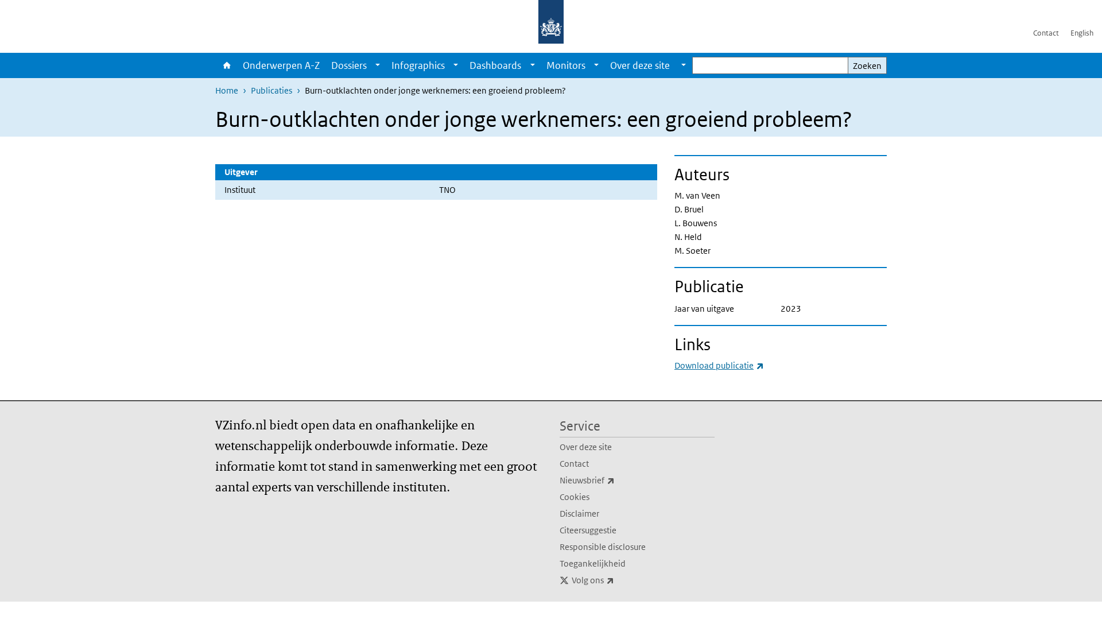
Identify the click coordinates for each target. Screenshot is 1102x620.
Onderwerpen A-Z (281, 65)
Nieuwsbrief (612, 480)
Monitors (565, 65)
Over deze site (586, 446)
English (1081, 33)
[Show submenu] (378, 65)
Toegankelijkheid (593, 563)
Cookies (574, 496)
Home (226, 65)
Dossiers (349, 65)
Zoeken (867, 65)
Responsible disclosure (603, 546)
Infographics (418, 65)
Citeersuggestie (588, 530)
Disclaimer (579, 513)
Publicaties (271, 90)
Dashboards (495, 65)
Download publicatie (719, 365)
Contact (1046, 33)
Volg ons (618, 580)
